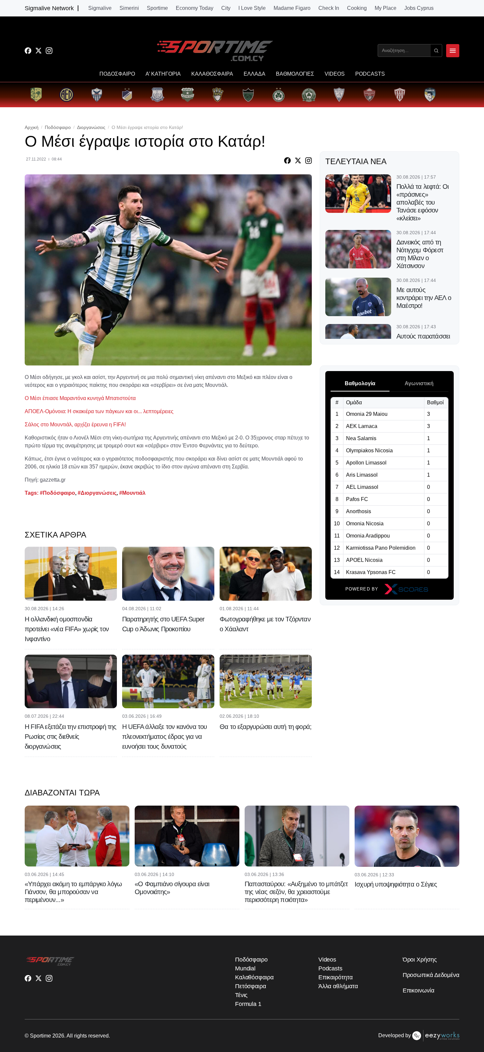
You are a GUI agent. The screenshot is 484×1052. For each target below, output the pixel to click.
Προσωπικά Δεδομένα (431, 975)
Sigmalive (100, 8)
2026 (58, 1036)
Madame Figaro (292, 8)
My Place (385, 8)
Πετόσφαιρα (250, 986)
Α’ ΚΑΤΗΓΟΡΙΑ (163, 74)
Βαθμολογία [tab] (360, 383)
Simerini (129, 8)
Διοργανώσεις (91, 127)
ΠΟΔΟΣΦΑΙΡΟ (117, 74)
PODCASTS (370, 74)
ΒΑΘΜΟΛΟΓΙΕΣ (295, 74)
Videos (327, 959)
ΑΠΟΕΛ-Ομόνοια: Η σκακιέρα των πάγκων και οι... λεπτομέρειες (99, 411)
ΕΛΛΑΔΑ (254, 74)
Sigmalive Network (49, 8)
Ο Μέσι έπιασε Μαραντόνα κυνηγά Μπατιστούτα (80, 398)
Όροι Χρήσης (420, 959)
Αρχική (32, 127)
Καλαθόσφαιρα (254, 977)
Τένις (241, 995)
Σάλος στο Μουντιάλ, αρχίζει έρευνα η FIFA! (75, 424)
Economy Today (194, 8)
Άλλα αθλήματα (338, 986)
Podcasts (330, 968)
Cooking (357, 8)
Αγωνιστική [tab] (419, 383)
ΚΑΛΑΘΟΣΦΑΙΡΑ (212, 74)
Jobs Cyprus (419, 8)
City (225, 8)
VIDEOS (335, 74)
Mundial (245, 968)
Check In (328, 8)
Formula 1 (248, 1004)
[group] (36, 95)
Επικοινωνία (418, 990)
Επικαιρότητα (335, 977)
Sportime (157, 8)
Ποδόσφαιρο (58, 127)
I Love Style (252, 8)
